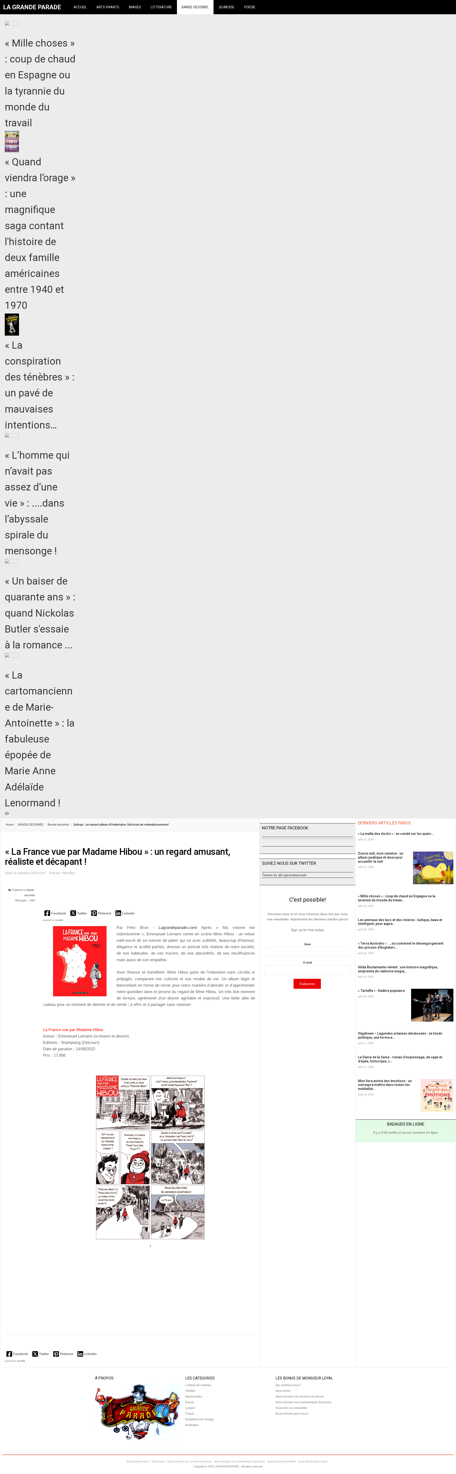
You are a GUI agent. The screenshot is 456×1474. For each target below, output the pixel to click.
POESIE (249, 7)
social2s (59, 920)
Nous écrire (283, 1391)
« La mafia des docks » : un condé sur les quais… (395, 834)
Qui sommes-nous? (288, 1385)
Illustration (192, 1425)
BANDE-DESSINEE (195, 7)
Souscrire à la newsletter (291, 1408)
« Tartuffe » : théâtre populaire (381, 991)
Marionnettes (193, 1396)
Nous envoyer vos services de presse (300, 1396)
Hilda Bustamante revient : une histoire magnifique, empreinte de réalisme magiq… (398, 969)
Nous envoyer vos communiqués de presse (303, 1402)
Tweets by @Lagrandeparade (284, 875)
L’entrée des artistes (198, 1385)
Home (10, 824)
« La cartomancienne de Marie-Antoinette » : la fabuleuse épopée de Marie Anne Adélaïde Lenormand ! (40, 739)
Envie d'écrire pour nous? (292, 1413)
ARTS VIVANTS (107, 7)
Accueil (80, 7)
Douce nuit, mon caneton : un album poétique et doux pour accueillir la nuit (380, 857)
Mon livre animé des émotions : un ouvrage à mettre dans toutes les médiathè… (385, 1085)
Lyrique (190, 1408)
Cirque (189, 1413)
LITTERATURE (161, 7)
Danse (189, 1402)
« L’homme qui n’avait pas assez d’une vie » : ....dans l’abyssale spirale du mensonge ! (37, 503)
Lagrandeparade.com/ (180, 927)
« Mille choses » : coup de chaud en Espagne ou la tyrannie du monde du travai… (396, 898)
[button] (55, 913)
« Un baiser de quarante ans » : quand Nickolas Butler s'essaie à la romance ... (40, 613)
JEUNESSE (226, 7)
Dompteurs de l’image (199, 1419)
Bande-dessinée (58, 824)
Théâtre (190, 1391)
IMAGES (135, 7)
